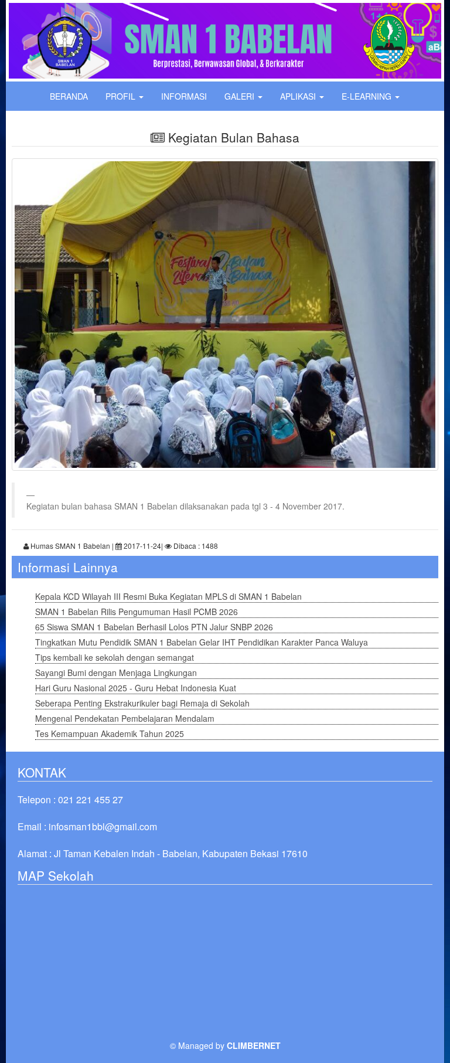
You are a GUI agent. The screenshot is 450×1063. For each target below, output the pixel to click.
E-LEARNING (368, 96)
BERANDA (69, 96)
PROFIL (121, 96)
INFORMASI (184, 96)
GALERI (240, 96)
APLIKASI (299, 96)
